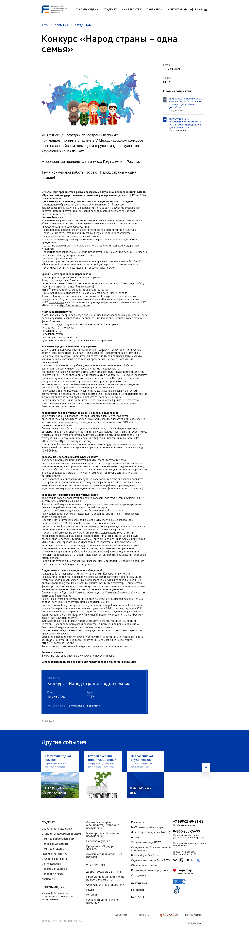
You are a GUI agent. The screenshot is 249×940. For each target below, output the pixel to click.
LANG (199, 9)
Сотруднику (138, 875)
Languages (138, 889)
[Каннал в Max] (199, 860)
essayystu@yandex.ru (102, 267)
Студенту (110, 9)
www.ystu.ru (56, 302)
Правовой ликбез (53, 873)
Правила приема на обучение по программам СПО (105, 878)
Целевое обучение (98, 841)
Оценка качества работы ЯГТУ (150, 860)
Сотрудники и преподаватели (105, 884)
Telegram (94, 705)
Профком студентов (54, 868)
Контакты (175, 9)
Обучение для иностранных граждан (104, 855)
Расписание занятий (55, 853)
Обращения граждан (144, 865)
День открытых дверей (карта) (150, 832)
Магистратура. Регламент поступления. (102, 834)
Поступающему (87, 9)
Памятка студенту (53, 848)
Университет (131, 9)
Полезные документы (55, 843)
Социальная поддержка (57, 828)
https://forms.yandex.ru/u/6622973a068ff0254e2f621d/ (75, 289)
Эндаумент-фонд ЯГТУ (146, 842)
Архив (135, 837)
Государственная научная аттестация (103, 901)
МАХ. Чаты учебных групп (148, 827)
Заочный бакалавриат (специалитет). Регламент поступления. (58, 896)
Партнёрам (155, 9)
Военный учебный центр (146, 855)
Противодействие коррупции (149, 870)
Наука (90, 889)
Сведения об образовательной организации (151, 849)
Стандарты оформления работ (61, 833)
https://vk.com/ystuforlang (75, 305)
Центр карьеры (51, 863)
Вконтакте (76, 705)
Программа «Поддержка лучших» (101, 847)
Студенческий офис (54, 858)
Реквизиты (138, 822)
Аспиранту (48, 878)
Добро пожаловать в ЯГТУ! (103, 871)
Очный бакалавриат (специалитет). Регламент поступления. (102, 825)
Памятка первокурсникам (58, 838)
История (91, 894)
